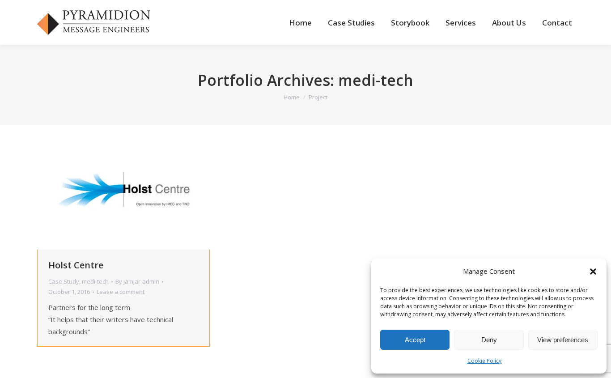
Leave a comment (120, 292)
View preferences (562, 340)
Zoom (111, 187)
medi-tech (95, 281)
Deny (489, 340)
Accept (415, 340)
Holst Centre (75, 265)
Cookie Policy (484, 361)
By (137, 281)
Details (135, 187)
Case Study (63, 281)
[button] (593, 271)
